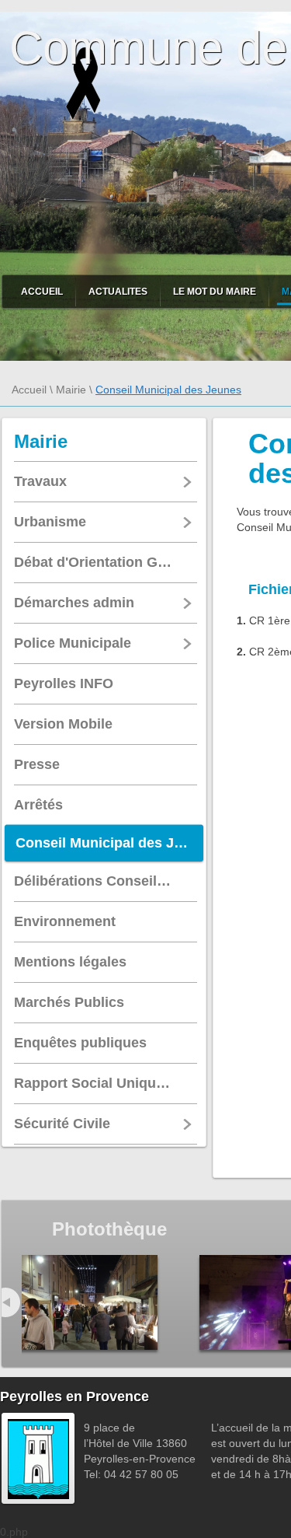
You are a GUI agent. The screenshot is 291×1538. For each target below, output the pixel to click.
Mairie (71, 389)
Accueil (42, 291)
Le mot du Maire (214, 291)
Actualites (117, 291)
